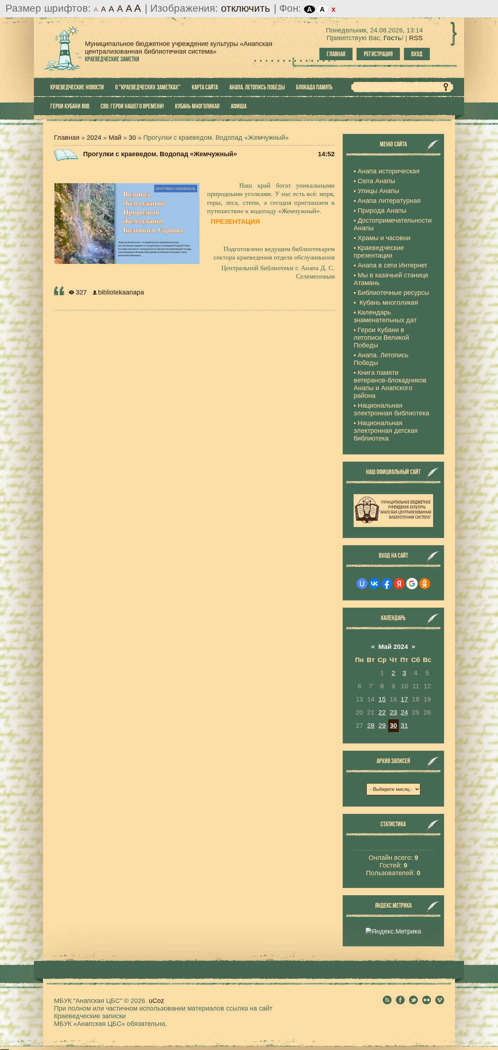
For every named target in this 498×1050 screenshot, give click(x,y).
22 (382, 712)
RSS (416, 38)
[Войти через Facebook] (386, 583)
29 (382, 725)
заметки (112, 59)
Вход (417, 54)
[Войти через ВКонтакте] (374, 583)
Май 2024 (393, 646)
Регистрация (378, 54)
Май (115, 137)
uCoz (156, 1000)
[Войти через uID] (362, 583)
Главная (336, 54)
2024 (94, 137)
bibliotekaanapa (121, 292)
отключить (245, 8)
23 (393, 712)
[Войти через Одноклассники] (424, 583)
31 (404, 725)
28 (370, 725)
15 (382, 699)
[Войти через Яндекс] (399, 583)
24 (404, 712)
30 (132, 137)
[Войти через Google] (412, 583)
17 (404, 699)
